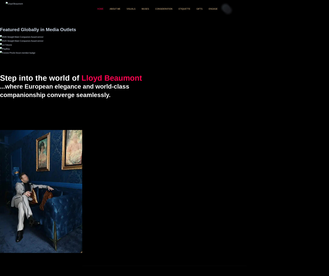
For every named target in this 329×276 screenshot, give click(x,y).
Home (100, 9)
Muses (145, 9)
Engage (213, 9)
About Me (115, 9)
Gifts (200, 9)
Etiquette (184, 9)
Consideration (163, 9)
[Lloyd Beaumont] (14, 4)
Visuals (131, 9)
